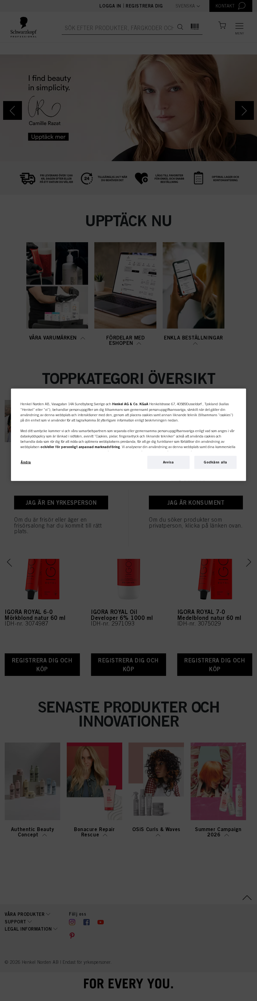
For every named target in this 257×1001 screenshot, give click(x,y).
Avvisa (168, 462)
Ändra (26, 462)
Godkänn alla (215, 462)
